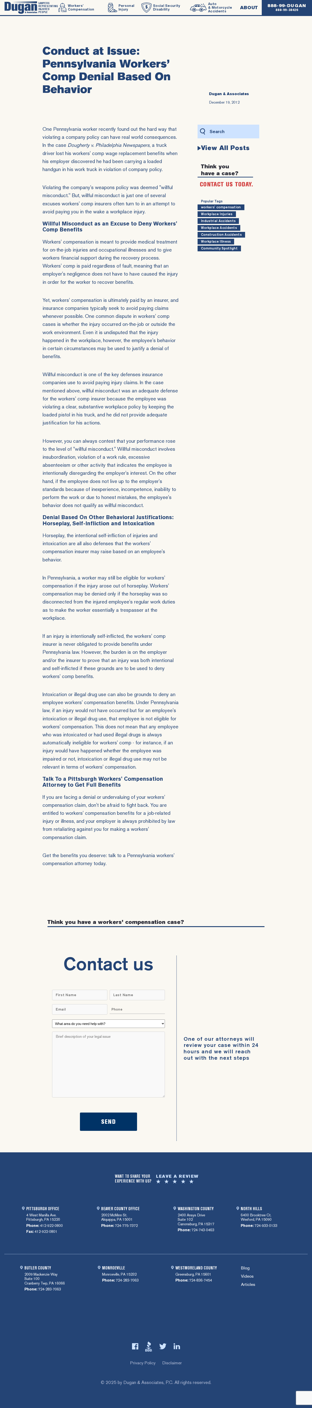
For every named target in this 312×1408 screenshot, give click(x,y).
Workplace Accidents (219, 228)
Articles (248, 1284)
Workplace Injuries (217, 214)
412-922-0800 (51, 1225)
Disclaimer (172, 1363)
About (249, 7)
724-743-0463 (202, 1230)
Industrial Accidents (218, 221)
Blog (245, 1268)
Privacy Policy (143, 1363)
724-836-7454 (200, 1280)
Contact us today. (226, 184)
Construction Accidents (221, 235)
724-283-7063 (49, 1289)
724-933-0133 (265, 1225)
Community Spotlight (219, 248)
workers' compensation (221, 207)
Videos (247, 1276)
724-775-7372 (126, 1225)
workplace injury (127, 212)
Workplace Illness (216, 241)
